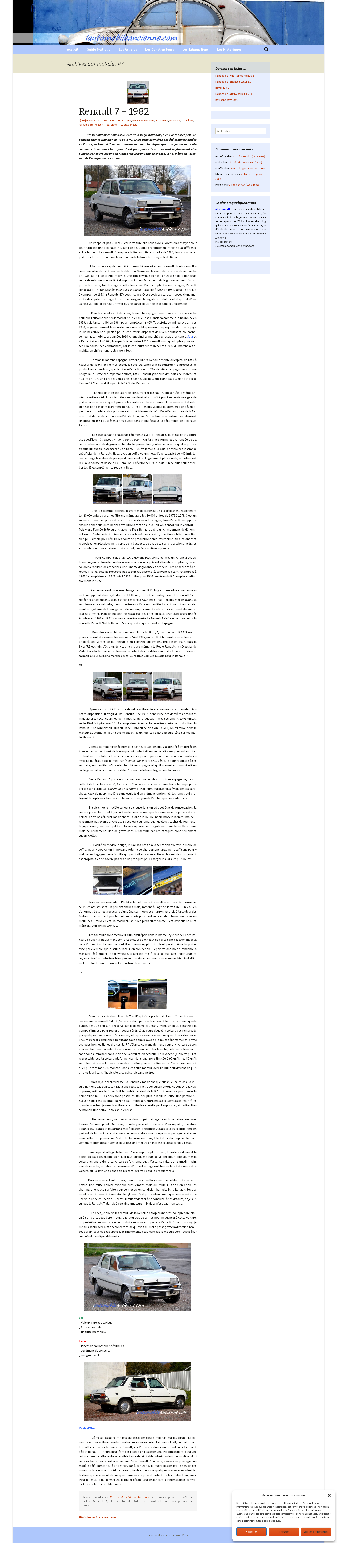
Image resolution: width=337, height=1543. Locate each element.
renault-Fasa (102, 124)
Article (110, 120)
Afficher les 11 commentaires (99, 1517)
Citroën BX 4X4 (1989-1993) (243, 184)
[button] (329, 1495)
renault (164, 120)
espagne (126, 120)
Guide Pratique (98, 49)
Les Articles (128, 49)
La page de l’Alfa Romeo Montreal (234, 75)
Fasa (135, 120)
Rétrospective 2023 (226, 100)
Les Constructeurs (159, 49)
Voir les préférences (316, 1532)
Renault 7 (174, 120)
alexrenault (130, 124)
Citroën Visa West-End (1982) (245, 162)
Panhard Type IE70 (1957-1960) (248, 168)
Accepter (251, 1532)
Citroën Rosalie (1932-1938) (249, 156)
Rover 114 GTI (223, 87)
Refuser (284, 1532)
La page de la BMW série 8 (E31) (233, 94)
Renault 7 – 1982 (114, 111)
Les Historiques (229, 49)
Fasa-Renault (146, 120)
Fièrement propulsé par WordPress (168, 1535)
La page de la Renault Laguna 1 (233, 81)
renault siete (86, 124)
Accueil (72, 49)
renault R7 (187, 120)
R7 (157, 120)
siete (114, 124)
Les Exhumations (195, 49)
